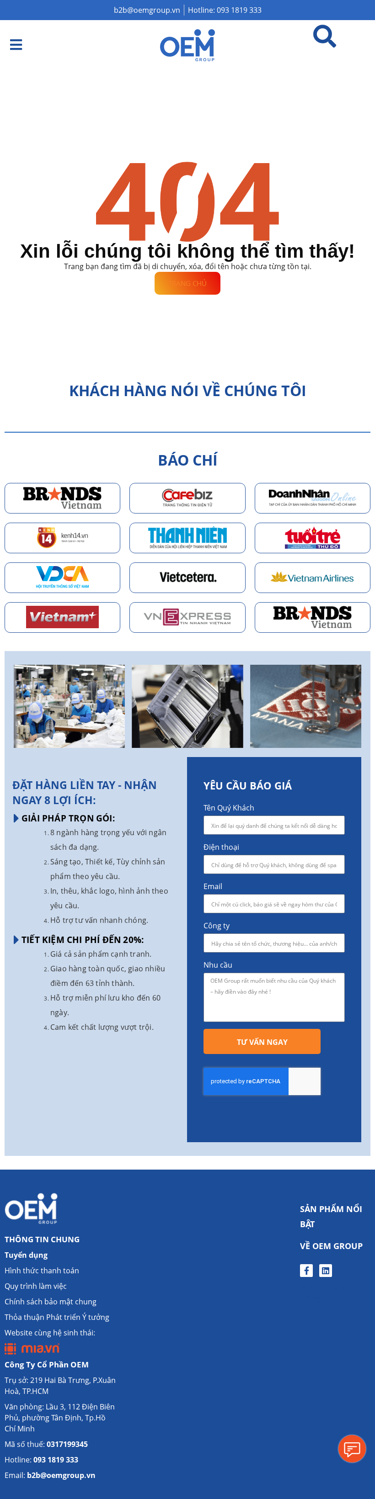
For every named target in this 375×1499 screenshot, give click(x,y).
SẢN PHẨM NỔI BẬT (331, 1216)
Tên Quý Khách (229, 808)
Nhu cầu (218, 965)
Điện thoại (221, 847)
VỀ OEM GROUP (331, 1245)
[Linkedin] (325, 1270)
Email (213, 886)
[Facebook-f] (306, 1270)
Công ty (217, 926)
